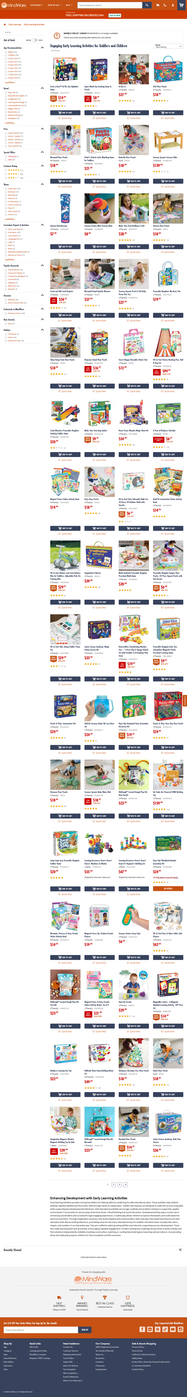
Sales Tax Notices (70, 1365)
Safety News (137, 1358)
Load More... (10, 82)
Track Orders (68, 1358)
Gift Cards (34, 1347)
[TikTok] (165, 1329)
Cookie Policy (137, 1369)
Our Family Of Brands (104, 1350)
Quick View (66, 118)
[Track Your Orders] (158, 5)
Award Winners (10, 1358)
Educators (8, 1365)
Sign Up (84, 1329)
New (6, 1354)
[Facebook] (142, 1329)
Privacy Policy (138, 1347)
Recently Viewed (12, 1250)
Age (5, 1347)
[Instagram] (180, 1329)
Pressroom (100, 1365)
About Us (99, 1354)
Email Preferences (70, 1376)
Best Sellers (8, 1362)
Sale (5, 1369)
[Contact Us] (165, 5)
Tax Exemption (69, 1369)
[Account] (173, 5)
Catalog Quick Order (38, 1350)
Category (7, 1350)
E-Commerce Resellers (141, 1365)
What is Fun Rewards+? (73, 1380)
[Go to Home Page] (5, 24)
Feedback (184, 700)
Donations (100, 1358)
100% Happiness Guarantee (107, 1347)
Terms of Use (137, 1350)
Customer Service (70, 1350)
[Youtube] (173, 1329)
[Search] (147, 5)
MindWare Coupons (38, 1354)
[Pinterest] (157, 1329)
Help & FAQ (67, 1362)
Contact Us (68, 1347)
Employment (101, 1369)
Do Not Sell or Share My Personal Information (151, 1362)
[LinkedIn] (150, 1329)
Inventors (99, 1362)
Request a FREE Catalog (40, 1358)
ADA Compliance (70, 1373)
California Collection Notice (144, 1354)
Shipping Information (72, 1354)
